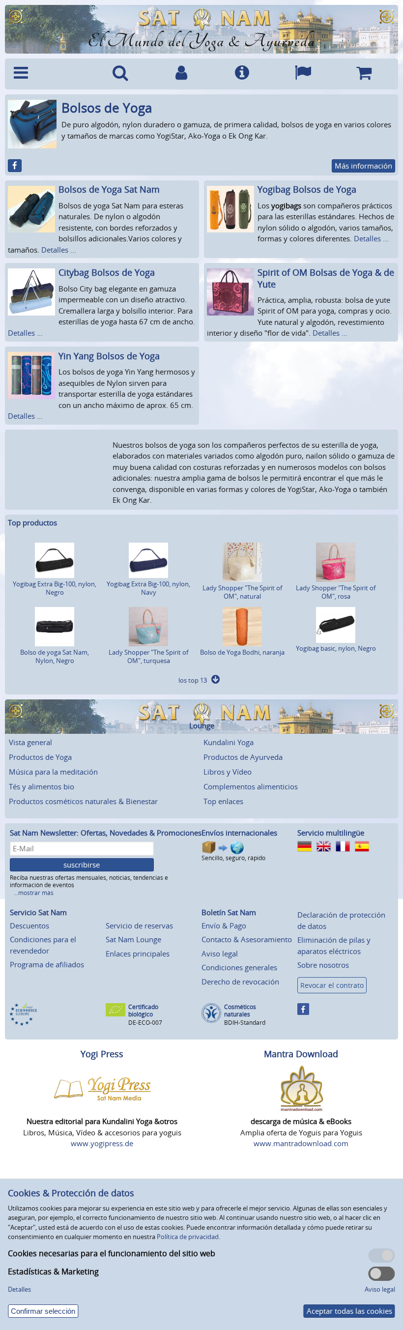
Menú (49, 73)
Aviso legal (220, 953)
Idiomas (302, 73)
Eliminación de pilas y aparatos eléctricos (334, 945)
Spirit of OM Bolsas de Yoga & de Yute (326, 277)
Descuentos (29, 925)
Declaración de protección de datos (341, 920)
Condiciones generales (239, 967)
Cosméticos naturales (240, 1011)
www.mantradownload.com (301, 1143)
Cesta (363, 73)
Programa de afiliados (47, 964)
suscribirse (81, 864)
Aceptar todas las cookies (349, 1311)
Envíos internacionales (239, 833)
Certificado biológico (143, 1011)
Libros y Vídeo (227, 772)
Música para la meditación (53, 772)
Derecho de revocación (240, 981)
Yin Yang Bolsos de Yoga (109, 356)
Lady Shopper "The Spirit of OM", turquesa (148, 656)
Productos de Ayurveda (243, 757)
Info (242, 73)
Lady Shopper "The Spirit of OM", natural (242, 592)
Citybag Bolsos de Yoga (106, 272)
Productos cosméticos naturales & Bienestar (83, 801)
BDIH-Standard (244, 1022)
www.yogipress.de (102, 1143)
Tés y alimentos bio (41, 786)
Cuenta (181, 73)
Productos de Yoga (40, 757)
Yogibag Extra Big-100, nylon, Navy (148, 588)
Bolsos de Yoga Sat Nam (109, 189)
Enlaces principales (138, 953)
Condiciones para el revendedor (43, 944)
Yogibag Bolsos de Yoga (307, 189)
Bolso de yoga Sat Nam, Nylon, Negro (54, 656)
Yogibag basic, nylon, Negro (336, 648)
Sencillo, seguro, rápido (233, 858)
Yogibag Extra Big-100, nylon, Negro (54, 588)
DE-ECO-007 (145, 1022)
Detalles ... (58, 250)
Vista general (30, 742)
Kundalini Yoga (228, 742)
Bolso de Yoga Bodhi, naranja (242, 652)
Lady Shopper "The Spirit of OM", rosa (335, 592)
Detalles (19, 1289)
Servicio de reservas (139, 925)
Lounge (201, 725)
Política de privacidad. (188, 1236)
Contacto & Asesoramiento (247, 939)
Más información (363, 166)
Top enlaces (223, 801)
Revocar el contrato (332, 985)
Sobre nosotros (323, 965)
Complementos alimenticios (250, 786)
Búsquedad (120, 73)
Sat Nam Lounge (133, 939)
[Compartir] (15, 165)
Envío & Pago (224, 925)
